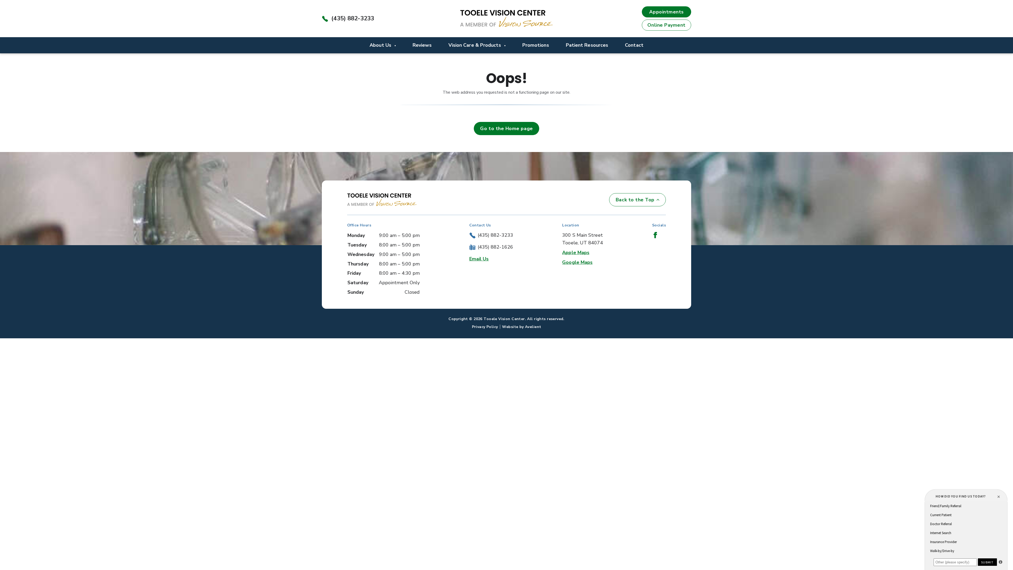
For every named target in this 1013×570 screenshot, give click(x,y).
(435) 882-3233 (352, 18)
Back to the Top (635, 200)
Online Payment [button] (666, 25)
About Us (381, 45)
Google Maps (577, 262)
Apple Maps (575, 252)
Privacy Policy (485, 326)
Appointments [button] (666, 12)
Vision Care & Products (475, 45)
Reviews (422, 45)
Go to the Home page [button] (506, 128)
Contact (634, 45)
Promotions (535, 45)
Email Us (479, 259)
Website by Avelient (521, 326)
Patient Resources (587, 45)
